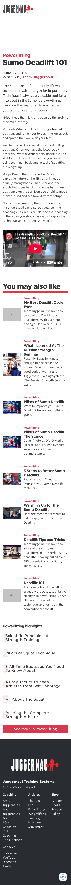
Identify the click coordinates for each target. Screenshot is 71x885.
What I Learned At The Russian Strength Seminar (44, 350)
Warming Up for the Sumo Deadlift (41, 507)
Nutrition (34, 822)
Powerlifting (16, 55)
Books (56, 805)
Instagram (10, 853)
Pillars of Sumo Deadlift (44, 402)
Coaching (9, 794)
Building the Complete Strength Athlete (27, 715)
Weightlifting (37, 814)
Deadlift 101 (34, 583)
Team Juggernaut (38, 77)
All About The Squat (25, 699)
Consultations (12, 840)
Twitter (8, 866)
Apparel (57, 800)
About (7, 800)
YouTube (9, 857)
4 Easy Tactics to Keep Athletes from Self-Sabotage (33, 684)
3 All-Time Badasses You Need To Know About (34, 668)
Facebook (9, 862)
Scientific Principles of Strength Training (26, 638)
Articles (34, 794)
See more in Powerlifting (35, 729)
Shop (55, 794)
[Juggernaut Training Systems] (20, 9)
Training (34, 818)
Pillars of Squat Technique (30, 653)
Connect (9, 847)
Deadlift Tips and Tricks (44, 540)
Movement (36, 827)
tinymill (30, 787)
